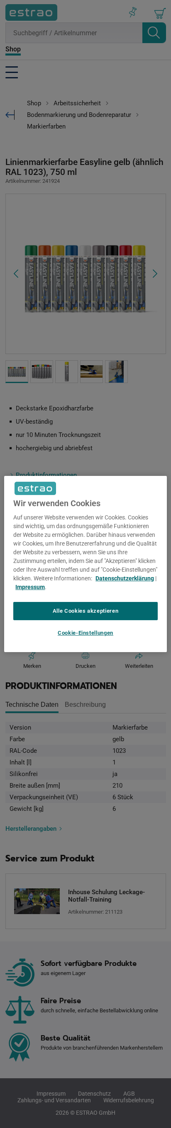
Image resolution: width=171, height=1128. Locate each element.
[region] (85, 564)
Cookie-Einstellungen (85, 633)
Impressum (30, 587)
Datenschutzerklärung (124, 578)
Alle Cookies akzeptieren (86, 611)
